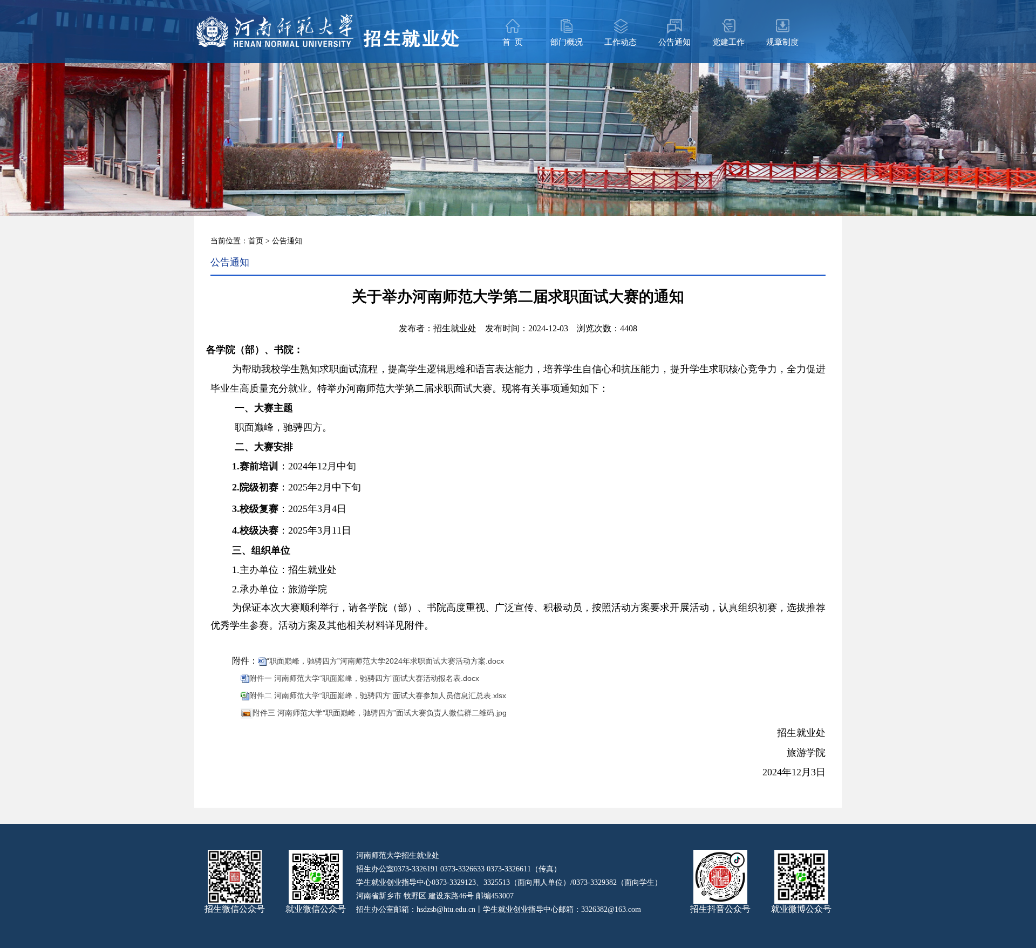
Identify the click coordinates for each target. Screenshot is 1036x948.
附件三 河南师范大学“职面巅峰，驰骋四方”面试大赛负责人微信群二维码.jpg (380, 712)
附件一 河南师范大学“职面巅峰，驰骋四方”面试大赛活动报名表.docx (364, 678)
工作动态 (620, 41)
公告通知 (674, 41)
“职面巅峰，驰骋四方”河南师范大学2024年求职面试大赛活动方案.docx (385, 661)
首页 (255, 240)
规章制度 (782, 41)
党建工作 (728, 41)
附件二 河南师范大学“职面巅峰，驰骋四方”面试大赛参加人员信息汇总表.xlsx (377, 695)
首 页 (512, 41)
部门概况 (566, 41)
